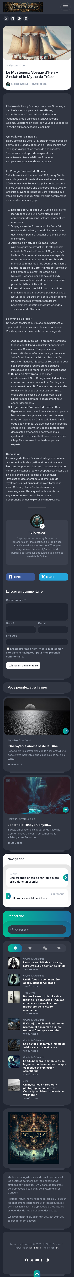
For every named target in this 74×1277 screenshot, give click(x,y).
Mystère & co (17, 65)
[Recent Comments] (44, 948)
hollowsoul (19, 84)
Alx (56, 1247)
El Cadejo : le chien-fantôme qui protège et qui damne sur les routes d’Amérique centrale (43, 1027)
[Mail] (47, 1260)
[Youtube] (37, 1260)
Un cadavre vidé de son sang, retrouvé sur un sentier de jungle (44, 964)
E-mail (43, 623)
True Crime (29, 992)
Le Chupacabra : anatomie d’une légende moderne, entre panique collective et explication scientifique (44, 1066)
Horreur (12, 819)
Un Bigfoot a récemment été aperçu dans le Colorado (41, 981)
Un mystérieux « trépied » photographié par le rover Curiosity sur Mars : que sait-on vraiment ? (43, 1089)
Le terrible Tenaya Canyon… (29, 825)
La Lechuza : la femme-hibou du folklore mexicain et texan (44, 1045)
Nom (10, 623)
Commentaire (16, 600)
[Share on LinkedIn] (26, 18)
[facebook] (26, 1260)
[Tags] (59, 948)
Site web (11, 635)
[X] (31, 1260)
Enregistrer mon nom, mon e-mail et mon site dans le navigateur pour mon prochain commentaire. (34, 652)
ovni (28, 740)
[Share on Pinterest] (19, 18)
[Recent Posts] (15, 948)
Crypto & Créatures (33, 958)
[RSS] (42, 1260)
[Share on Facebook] (12, 18)
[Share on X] (6, 18)
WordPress (35, 1247)
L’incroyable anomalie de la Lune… (34, 746)
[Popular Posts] (29, 948)
